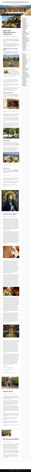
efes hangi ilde (24, 66)
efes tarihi (27, 34)
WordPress (14, 470)
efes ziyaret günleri (25, 36)
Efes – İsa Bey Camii (8, 175)
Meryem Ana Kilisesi (5, 443)
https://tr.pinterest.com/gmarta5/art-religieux (8, 367)
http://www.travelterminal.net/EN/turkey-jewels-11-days (9, 369)
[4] (16, 184)
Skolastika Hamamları (25, 45)
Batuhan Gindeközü (6, 36)
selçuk (26, 78)
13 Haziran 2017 (10, 393)
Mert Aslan (5, 216)
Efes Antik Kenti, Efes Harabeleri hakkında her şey (15, 2)
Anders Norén (19, 470)
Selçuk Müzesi (24, 79)
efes (4, 441)
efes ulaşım (24, 35)
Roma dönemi (24, 78)
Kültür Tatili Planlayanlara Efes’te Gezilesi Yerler (9, 32)
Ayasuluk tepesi (24, 57)
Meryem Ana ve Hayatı (8, 164)
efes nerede (24, 34)
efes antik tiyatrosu (25, 27)
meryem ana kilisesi (25, 77)
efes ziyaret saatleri (25, 37)
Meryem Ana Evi (8, 391)
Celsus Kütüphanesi (25, 58)
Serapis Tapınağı (24, 44)
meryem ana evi (27, 76)
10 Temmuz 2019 (12, 36)
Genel (16, 36)
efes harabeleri (24, 67)
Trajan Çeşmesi (24, 47)
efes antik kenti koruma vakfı (26, 25)
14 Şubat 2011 (8, 441)
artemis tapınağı (24, 55)
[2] (14, 184)
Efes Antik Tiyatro (24, 26)
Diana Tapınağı (24, 23)
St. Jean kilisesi (24, 46)
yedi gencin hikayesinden (5, 96)
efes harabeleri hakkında (25, 68)
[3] (15, 184)
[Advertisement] (13, 465)
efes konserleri (24, 69)
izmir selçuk (24, 76)
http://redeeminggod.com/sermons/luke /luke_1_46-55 (9, 372)
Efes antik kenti (24, 24)
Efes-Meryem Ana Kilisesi (11, 439)
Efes (9, 184)
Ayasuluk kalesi (24, 56)
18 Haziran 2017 (10, 216)
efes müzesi (28, 69)
